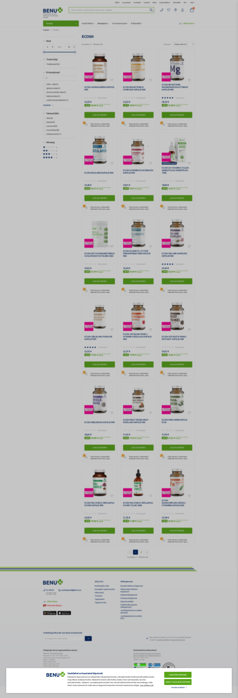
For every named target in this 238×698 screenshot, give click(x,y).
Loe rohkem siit (146, 685)
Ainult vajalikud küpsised (177, 682)
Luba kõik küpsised (178, 675)
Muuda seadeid (178, 687)
